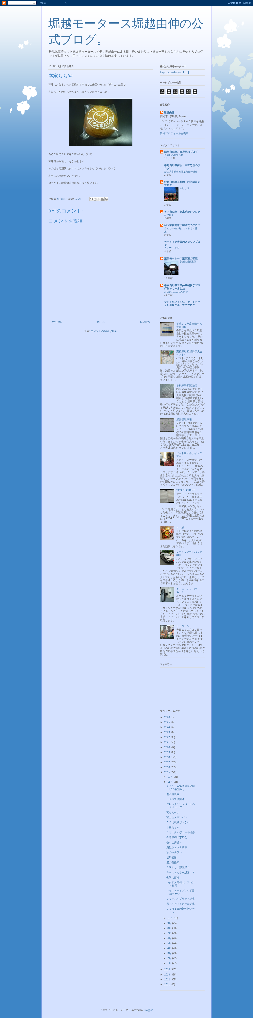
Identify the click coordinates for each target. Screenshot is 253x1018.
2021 (167, 742)
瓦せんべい (172, 812)
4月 (169, 948)
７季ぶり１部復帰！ (178, 867)
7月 (169, 933)
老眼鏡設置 (172, 794)
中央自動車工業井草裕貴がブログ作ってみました (182, 287)
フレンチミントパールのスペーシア (180, 806)
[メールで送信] (91, 199)
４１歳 (180, 527)
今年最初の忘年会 (176, 837)
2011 (167, 984)
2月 (169, 958)
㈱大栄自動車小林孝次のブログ (182, 225)
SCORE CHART (185, 490)
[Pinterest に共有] (106, 199)
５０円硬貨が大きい (178, 822)
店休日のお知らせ (173, 155)
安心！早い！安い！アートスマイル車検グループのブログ (182, 303)
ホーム (101, 321)
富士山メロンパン (176, 817)
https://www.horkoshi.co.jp (175, 72)
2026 (167, 717)
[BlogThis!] (95, 199)
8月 (169, 928)
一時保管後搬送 (175, 799)
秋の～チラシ (174, 852)
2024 (167, 727)
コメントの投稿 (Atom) (104, 331)
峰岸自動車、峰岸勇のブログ (181, 151)
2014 (167, 969)
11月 (170, 781)
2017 (167, 762)
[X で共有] (99, 199)
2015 (167, 772)
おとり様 (184, 188)
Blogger (148, 1010)
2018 (167, 757)
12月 (170, 776)
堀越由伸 (169, 112)
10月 (170, 918)
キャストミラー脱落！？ (180, 872)
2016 (167, 767)
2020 (167, 747)
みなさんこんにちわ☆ (176, 291)
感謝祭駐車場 (184, 419)
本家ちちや (172, 827)
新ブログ (169, 215)
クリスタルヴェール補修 (180, 832)
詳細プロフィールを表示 (174, 133)
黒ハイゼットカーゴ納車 (180, 903)
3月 (169, 953)
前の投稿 (145, 321)
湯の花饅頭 (172, 862)
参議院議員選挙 (187, 261)
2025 (167, 722)
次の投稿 (56, 321)
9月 (169, 923)
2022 (167, 737)
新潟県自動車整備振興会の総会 (180, 171)
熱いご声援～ (174, 842)
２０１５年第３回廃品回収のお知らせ (180, 788)
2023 (167, 732)
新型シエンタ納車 (176, 847)
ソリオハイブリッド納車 (180, 898)
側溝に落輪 (172, 877)
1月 (169, 963)
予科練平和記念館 (186, 385)
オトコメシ (182, 626)
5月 (169, 943)
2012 (167, 979)
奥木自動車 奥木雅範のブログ (182, 211)
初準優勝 (171, 857)
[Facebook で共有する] (103, 199)
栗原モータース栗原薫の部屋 (181, 258)
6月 (169, 938)
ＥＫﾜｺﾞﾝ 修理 (171, 248)
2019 (167, 752)
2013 (167, 974)
